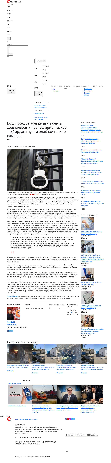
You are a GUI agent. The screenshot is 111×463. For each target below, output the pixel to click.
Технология (88, 89)
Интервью (43, 108)
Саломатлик (88, 91)
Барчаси (87, 126)
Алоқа (36, 119)
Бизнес (45, 117)
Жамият (38, 103)
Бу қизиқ (87, 93)
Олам (36, 105)
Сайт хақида (38, 117)
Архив (41, 119)
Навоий (27, 308)
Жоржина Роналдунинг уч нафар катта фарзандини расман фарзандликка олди (92, 331)
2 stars (69, 314)
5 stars (71, 310)
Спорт (36, 113)
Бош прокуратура (37, 308)
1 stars (75, 314)
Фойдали (38, 110)
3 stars (74, 312)
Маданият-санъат (68, 87)
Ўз (9, 54)
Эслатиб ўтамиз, (12, 296)
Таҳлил (41, 113)
